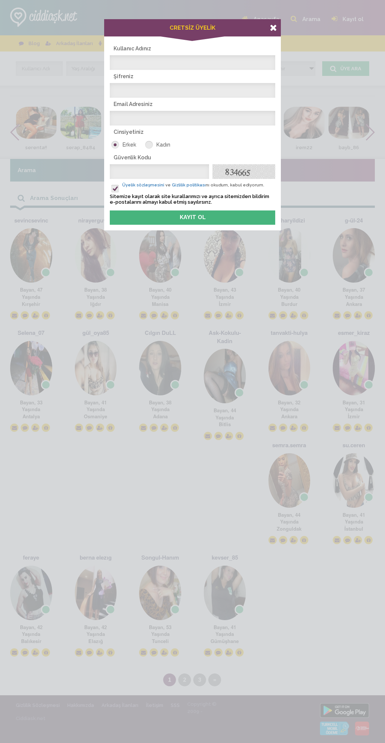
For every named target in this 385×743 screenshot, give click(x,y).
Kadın (163, 145)
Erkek (129, 145)
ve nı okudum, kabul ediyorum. (193, 185)
